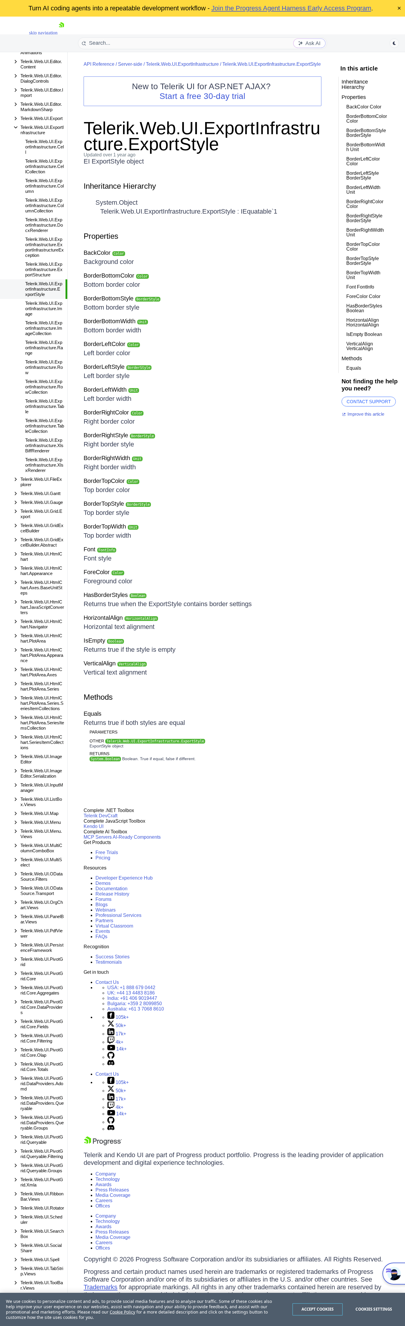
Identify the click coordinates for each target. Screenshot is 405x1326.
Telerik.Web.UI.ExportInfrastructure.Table (44, 406)
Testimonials (108, 962)
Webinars (105, 909)
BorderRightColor (113, 412)
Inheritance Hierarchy (120, 186)
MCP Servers (98, 837)
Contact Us (107, 982)
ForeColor (103, 572)
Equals (92, 713)
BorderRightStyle (119, 435)
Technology (107, 1179)
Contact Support (369, 401)
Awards (103, 1184)
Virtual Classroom (114, 925)
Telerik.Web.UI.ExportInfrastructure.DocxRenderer (44, 225)
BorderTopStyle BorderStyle (362, 261)
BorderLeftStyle (117, 366)
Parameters (103, 732)
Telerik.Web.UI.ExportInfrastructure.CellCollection (44, 166)
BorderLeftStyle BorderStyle (362, 175)
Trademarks (100, 1287)
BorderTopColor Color (363, 247)
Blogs (101, 904)
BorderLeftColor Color (363, 161)
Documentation (111, 888)
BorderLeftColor (111, 344)
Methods (98, 697)
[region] (202, 1309)
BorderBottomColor (116, 275)
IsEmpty (103, 640)
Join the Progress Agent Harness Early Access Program (291, 8)
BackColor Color (363, 106)
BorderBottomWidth (115, 321)
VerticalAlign (115, 663)
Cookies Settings (373, 1309)
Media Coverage (112, 1195)
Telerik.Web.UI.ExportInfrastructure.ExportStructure (44, 269)
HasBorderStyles (114, 595)
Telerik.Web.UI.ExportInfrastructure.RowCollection (44, 387)
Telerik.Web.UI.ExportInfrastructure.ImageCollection (43, 328)
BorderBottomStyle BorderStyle (366, 133)
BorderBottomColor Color (366, 119)
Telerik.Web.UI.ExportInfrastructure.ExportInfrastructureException (44, 247)
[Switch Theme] (394, 43)
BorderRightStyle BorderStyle (364, 218)
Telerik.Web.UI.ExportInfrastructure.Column (44, 186)
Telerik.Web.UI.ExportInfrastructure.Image (43, 308)
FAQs (101, 936)
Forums (103, 899)
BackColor (104, 252)
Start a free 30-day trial (202, 96)
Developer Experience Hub (124, 877)
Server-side (130, 64)
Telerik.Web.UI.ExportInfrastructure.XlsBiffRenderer (44, 445)
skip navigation (43, 32)
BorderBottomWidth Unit (365, 147)
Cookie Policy (122, 1312)
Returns (99, 753)
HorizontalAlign (120, 617)
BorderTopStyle (117, 503)
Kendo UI (93, 826)
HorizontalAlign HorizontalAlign (362, 322)
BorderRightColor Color (364, 204)
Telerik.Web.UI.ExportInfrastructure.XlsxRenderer (44, 465)
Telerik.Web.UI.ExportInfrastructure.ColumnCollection (44, 205)
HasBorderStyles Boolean (364, 308)
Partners (104, 920)
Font (99, 549)
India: (132, 998)
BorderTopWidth (110, 526)
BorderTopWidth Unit (363, 275)
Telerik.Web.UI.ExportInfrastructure (182, 64)
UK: (131, 992)
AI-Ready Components (137, 837)
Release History (112, 893)
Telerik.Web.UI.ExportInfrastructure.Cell (44, 147)
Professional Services (118, 915)
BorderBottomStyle (121, 298)
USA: (131, 987)
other (147, 741)
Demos (103, 883)
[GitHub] (110, 1057)
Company (105, 1173)
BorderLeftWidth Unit (363, 190)
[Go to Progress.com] (103, 1143)
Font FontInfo (360, 286)
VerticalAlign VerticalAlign (359, 346)
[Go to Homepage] (61, 32)
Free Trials (106, 852)
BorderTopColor (111, 481)
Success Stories (112, 956)
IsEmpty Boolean (364, 334)
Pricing (102, 857)
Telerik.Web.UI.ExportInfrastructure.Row (44, 367)
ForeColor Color (363, 296)
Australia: (135, 1008)
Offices (102, 1205)
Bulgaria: (134, 1003)
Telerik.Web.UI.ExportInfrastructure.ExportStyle (43, 289)
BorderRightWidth (112, 458)
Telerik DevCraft (100, 815)
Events (102, 931)
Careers (103, 1200)
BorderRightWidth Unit (365, 232)
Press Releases (112, 1189)
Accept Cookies (318, 1309)
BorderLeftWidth (111, 389)
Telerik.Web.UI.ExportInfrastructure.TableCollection (44, 426)
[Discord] (110, 1063)
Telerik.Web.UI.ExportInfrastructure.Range (44, 347)
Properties (101, 236)
